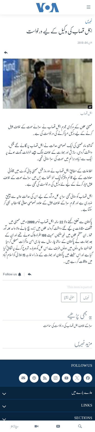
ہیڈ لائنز (15, 426)
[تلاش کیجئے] (80, 426)
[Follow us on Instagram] (55, 378)
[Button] (5, 52)
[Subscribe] (23, 378)
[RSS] (44, 378)
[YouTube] (58, 426)
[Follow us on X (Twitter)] (77, 378)
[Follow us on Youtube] (66, 378)
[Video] (36, 426)
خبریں (88, 21)
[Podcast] (34, 378)
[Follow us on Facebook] (87, 378)
